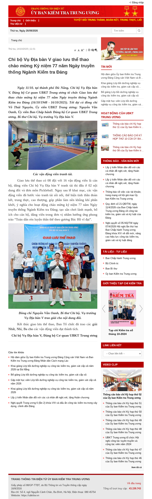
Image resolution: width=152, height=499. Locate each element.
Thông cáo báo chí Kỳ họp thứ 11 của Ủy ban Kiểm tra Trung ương (127, 125)
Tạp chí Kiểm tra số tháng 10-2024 (121, 332)
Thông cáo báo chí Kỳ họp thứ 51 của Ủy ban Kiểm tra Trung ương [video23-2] (123, 405)
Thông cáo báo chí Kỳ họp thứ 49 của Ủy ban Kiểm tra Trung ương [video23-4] (123, 422)
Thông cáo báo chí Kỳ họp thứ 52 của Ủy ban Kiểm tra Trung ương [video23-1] (122, 396)
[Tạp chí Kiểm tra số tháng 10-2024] (122, 308)
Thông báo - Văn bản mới (121, 160)
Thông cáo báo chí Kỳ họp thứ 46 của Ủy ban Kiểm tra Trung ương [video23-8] (123, 460)
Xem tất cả (136, 467)
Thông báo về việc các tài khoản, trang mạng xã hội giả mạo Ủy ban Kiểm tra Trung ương (123, 195)
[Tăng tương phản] (92, 50)
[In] (89, 50)
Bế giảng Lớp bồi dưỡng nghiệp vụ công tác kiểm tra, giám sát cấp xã (48, 374)
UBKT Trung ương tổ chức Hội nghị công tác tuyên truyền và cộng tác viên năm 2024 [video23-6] (122, 441)
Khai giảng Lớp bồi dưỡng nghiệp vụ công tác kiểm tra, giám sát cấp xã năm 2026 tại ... (120, 85)
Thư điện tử (16, 24)
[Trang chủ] (76, 11)
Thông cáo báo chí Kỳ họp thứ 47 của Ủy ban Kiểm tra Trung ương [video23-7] (123, 451)
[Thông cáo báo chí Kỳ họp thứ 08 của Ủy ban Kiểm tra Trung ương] (105, 147)
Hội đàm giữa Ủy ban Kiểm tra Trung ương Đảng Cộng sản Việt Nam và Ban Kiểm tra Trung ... (122, 76)
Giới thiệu (31, 20)
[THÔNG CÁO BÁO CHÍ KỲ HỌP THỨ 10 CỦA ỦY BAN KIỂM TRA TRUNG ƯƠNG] (105, 136)
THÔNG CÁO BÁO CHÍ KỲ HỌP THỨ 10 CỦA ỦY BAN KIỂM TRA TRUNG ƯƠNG (128, 137)
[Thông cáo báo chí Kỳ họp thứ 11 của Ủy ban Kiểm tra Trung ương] (105, 124)
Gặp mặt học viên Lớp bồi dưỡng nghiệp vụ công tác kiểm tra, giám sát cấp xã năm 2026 (121, 103)
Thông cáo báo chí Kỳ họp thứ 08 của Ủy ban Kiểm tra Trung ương (128, 149)
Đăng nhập (138, 2)
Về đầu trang (134, 483)
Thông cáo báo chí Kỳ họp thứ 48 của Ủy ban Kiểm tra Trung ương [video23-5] (123, 431)
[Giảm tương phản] (96, 50)
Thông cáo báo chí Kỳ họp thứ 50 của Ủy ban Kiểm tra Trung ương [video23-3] (123, 413)
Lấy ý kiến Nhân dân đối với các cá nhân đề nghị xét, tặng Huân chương (50, 397)
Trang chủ (15, 20)
